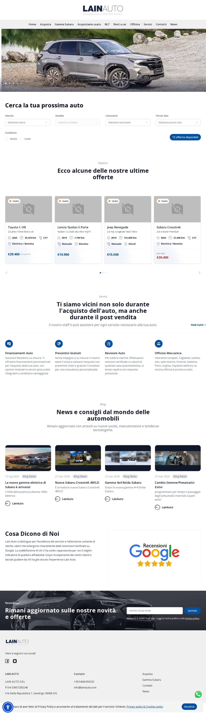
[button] (8, 707)
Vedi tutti (197, 325)
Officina (135, 24)
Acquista (45, 24)
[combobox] (27, 122)
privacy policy (192, 618)
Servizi (148, 24)
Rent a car (120, 24)
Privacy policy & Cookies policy (145, 706)
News (173, 24)
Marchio (9, 115)
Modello (59, 115)
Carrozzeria (111, 115)
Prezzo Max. (162, 115)
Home (32, 24)
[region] (103, 235)
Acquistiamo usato (89, 24)
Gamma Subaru (64, 24)
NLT (107, 24)
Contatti (161, 24)
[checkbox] (6, 138)
